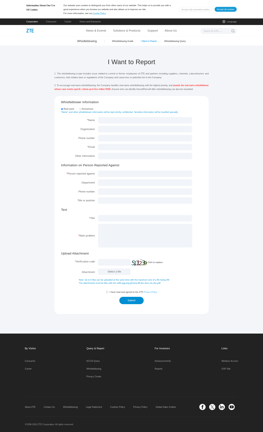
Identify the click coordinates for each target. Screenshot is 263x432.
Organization (87, 129)
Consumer (51, 21)
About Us (171, 30)
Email (91, 147)
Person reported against (81, 173)
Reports (159, 368)
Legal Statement (94, 407)
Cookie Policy (99, 13)
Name (91, 120)
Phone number (86, 138)
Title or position (86, 200)
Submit (131, 300)
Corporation (32, 21)
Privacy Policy (150, 292)
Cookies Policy (117, 407)
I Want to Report (149, 41)
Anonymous (87, 109)
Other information (85, 156)
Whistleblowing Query (175, 41)
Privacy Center (93, 376)
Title (92, 218)
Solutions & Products (126, 30)
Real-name (68, 109)
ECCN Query (93, 361)
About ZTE (30, 407)
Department (88, 182)
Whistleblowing (93, 368)
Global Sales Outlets (166, 407)
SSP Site (225, 368)
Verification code (85, 261)
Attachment (88, 272)
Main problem (87, 235)
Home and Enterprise (90, 21)
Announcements (163, 361)
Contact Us (49, 407)
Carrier (68, 21)
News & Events (96, 30)
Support (152, 30)
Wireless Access (229, 361)
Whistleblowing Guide (122, 41)
